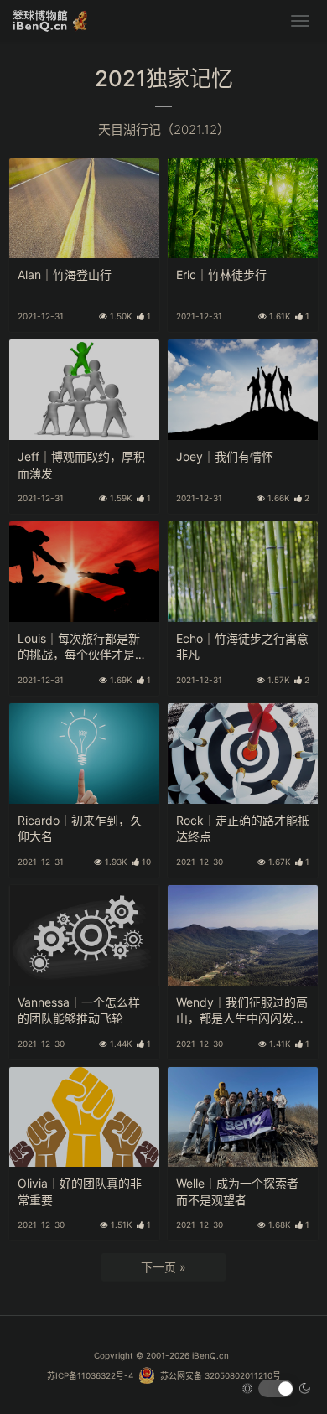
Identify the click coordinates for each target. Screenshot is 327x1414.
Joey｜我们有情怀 (224, 456)
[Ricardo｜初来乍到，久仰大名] (84, 753)
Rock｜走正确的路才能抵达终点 (242, 828)
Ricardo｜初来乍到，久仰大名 (80, 828)
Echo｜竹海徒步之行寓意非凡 (242, 646)
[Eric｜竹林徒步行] (243, 208)
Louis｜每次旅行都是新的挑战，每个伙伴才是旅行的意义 (82, 647)
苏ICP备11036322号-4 (90, 1375)
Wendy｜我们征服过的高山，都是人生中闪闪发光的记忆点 (242, 1011)
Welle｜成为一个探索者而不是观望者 (237, 1191)
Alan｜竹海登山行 (65, 274)
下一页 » (163, 1267)
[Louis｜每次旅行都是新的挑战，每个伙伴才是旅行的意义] (84, 571)
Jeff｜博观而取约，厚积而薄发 (81, 464)
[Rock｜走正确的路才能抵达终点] (243, 753)
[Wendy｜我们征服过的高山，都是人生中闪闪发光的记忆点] (243, 935)
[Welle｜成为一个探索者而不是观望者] (243, 1117)
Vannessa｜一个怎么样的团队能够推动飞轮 (79, 1010)
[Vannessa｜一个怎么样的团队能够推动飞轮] (84, 935)
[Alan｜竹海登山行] (84, 208)
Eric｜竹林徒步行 (221, 274)
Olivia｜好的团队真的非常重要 (80, 1191)
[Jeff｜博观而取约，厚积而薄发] (84, 389)
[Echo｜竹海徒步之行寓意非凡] (243, 571)
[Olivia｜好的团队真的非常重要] (84, 1117)
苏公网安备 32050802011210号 (218, 1375)
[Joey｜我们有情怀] (243, 389)
